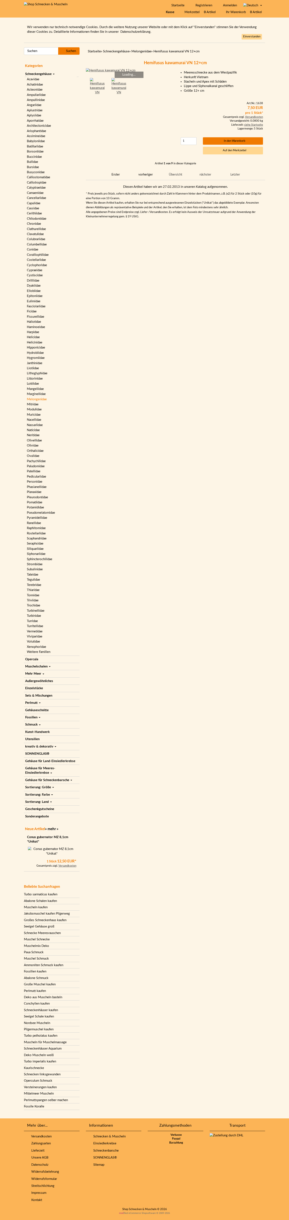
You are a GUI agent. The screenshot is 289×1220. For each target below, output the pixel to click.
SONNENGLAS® (37, 753)
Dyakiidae (34, 285)
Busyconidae (36, 172)
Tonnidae (33, 595)
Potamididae (35, 507)
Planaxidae (34, 492)
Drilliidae (33, 280)
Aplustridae (35, 110)
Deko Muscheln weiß (39, 1055)
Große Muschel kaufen (40, 984)
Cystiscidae (35, 275)
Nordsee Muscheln (37, 1023)
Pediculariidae (36, 476)
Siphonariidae (36, 554)
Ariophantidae (36, 131)
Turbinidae (34, 615)
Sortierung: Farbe (38, 794)
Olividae (33, 445)
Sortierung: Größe (38, 787)
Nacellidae (34, 419)
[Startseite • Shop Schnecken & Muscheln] (45, 4)
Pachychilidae (36, 461)
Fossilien (31, 717)
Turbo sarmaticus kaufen (40, 894)
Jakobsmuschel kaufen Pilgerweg (47, 913)
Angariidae (34, 105)
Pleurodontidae (37, 497)
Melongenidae (37, 399)
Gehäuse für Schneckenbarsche (47, 780)
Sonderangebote (37, 816)
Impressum (38, 1192)
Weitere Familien (38, 652)
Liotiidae (33, 368)
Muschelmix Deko (36, 946)
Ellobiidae (34, 291)
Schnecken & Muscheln (109, 1136)
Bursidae (33, 167)
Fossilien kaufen (35, 971)
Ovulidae (33, 456)
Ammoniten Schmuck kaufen (43, 965)
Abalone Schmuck (36, 978)
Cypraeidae (34, 270)
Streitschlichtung (42, 1185)
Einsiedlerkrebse (104, 1143)
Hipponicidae (36, 347)
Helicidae (33, 337)
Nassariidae (35, 425)
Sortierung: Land (37, 801)
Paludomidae (36, 466)
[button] (252, 5)
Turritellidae (35, 626)
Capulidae (33, 203)
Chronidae (34, 223)
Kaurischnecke (34, 1068)
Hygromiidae (36, 357)
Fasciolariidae (36, 306)
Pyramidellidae (37, 517)
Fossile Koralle (34, 1106)
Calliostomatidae (38, 177)
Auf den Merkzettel (234, 150)
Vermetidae (35, 631)
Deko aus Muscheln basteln (43, 997)
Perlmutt (32, 702)
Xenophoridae (36, 646)
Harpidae (33, 332)
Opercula (31, 659)
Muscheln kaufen (36, 907)
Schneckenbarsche (105, 1150)
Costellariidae (36, 259)
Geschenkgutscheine (39, 809)
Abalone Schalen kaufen (40, 901)
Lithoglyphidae (37, 373)
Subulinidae (35, 569)
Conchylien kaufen (37, 1003)
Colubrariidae (36, 239)
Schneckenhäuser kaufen (41, 1010)
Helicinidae (34, 342)
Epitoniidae (35, 296)
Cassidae (33, 208)
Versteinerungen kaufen (40, 1087)
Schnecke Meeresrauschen (42, 933)
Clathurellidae (36, 229)
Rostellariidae (36, 533)
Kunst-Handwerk (37, 732)
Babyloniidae (36, 141)
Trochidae (33, 605)
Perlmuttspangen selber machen (46, 1100)
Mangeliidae (35, 389)
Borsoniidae (35, 151)
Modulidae (34, 409)
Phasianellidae (37, 487)
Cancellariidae (36, 198)
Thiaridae (33, 590)
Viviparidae (34, 636)
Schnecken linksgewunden (42, 1074)
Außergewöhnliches (39, 681)
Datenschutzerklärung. (135, 31)
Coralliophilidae (38, 254)
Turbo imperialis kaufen (40, 1061)
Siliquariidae (35, 548)
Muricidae (34, 414)
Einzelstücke (34, 688)
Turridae (32, 621)
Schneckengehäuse (38, 74)
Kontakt (36, 1200)
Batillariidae (35, 146)
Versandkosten (67, 866)
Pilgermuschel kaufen (39, 1029)
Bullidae (32, 161)
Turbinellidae (35, 610)
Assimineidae (36, 136)
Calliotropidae (36, 182)
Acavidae (33, 79)
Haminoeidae (36, 327)
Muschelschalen (36, 666)
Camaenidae (35, 193)
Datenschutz (39, 1164)
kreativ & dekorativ (39, 746)
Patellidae (33, 471)
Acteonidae (35, 89)
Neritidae (33, 435)
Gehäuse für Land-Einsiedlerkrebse (50, 761)
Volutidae (33, 641)
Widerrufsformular (43, 1179)
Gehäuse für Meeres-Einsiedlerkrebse (40, 770)
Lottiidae (33, 383)
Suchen (70, 51)
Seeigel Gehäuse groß (39, 926)
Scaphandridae (37, 538)
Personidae (34, 481)
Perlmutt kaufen (35, 991)
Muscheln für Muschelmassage (45, 1042)
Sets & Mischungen (38, 695)
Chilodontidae (36, 218)
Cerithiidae (34, 213)
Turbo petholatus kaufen (40, 1035)
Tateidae (32, 574)
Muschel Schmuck (36, 958)
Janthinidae (34, 363)
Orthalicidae (35, 450)
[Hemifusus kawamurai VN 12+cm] (129, 70)
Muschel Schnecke (37, 939)
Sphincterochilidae (39, 559)
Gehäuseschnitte (37, 710)
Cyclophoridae (37, 265)
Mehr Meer (33, 673)
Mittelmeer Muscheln (39, 1093)
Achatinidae (35, 84)
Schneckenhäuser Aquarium (43, 1048)
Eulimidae (33, 301)
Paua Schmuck (34, 952)
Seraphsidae (35, 543)
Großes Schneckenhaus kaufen (45, 920)
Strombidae (35, 564)
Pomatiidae (34, 502)
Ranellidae (34, 523)
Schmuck (32, 724)
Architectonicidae (39, 125)
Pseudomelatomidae (41, 512)
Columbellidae (37, 244)
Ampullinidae (36, 100)
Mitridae (33, 404)
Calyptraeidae (36, 187)
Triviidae (33, 600)
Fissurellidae (35, 316)
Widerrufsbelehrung (44, 1171)
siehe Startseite (253, 125)
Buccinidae (34, 156)
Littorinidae (35, 378)
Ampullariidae (36, 95)
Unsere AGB (39, 1157)
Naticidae (33, 430)
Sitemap (98, 1164)
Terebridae (34, 585)
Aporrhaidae (35, 120)
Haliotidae (34, 321)
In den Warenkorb (234, 141)
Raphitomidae (36, 528)
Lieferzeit (37, 1150)
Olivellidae (34, 440)
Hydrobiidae (35, 352)
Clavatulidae (35, 234)
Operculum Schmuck (38, 1080)
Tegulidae (33, 579)
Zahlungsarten (40, 1143)
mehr (51, 829)
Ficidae (32, 311)
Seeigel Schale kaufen (39, 1016)
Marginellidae (36, 394)
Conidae (32, 249)
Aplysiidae (34, 115)
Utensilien (32, 739)
